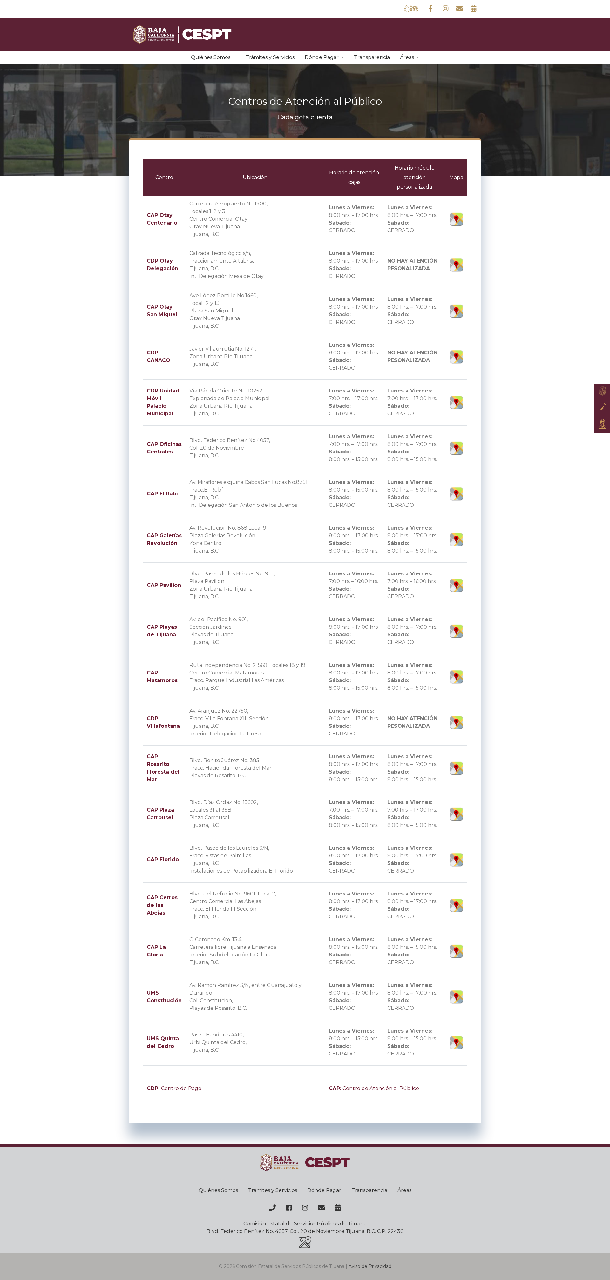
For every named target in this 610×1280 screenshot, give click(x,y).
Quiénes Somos (218, 1190)
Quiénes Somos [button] (211, 57)
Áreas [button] (407, 57)
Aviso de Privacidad (370, 1266)
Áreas (404, 1190)
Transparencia (372, 57)
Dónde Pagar (324, 1190)
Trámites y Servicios (270, 57)
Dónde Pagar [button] (322, 57)
